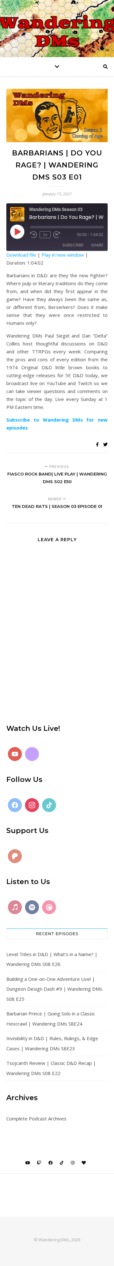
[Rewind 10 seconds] (33, 234)
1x (45, 235)
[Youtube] (14, 754)
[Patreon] (14, 856)
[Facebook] (14, 805)
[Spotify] (32, 907)
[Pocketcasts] (49, 907)
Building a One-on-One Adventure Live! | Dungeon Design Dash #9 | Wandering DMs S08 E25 (54, 989)
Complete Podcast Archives (36, 1118)
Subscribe (73, 245)
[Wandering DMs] (57, 28)
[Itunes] (14, 907)
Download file (21, 255)
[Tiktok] (49, 805)
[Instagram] (32, 805)
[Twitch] (32, 754)
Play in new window (62, 255)
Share (97, 245)
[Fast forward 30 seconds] (56, 234)
